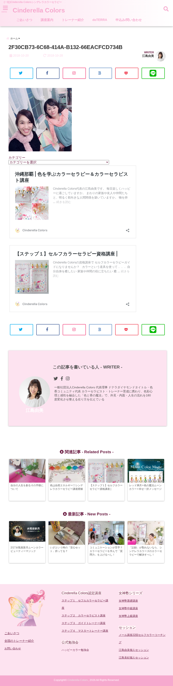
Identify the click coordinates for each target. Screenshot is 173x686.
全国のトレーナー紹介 (19, 640)
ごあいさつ (24, 20)
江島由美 (148, 56)
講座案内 (47, 20)
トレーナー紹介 (73, 20)
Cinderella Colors (39, 10)
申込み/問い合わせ (129, 20)
